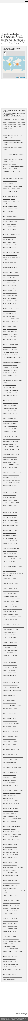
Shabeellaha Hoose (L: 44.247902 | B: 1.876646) (12, 818)
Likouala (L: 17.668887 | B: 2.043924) (10, 553)
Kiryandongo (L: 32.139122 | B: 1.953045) (10, 522)
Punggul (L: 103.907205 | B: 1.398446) (10, 754)
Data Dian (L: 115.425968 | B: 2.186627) (10, 370)
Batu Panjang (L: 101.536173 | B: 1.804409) (11, 280)
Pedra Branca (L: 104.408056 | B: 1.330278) (11, 728)
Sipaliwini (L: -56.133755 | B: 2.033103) (10, 857)
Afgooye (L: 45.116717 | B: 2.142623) (10, 206)
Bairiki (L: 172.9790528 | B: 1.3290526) (10, 255)
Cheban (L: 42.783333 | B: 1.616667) (10, 359)
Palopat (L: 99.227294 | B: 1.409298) (9, 718)
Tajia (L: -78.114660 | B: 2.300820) (9, 888)
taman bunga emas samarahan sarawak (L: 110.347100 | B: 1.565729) (14, 891)
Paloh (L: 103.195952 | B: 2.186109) (9, 713)
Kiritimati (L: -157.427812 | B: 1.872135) (10, 520)
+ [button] (4, 52)
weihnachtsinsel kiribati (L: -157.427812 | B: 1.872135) (13, 951)
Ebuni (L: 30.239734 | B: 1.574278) (9, 400)
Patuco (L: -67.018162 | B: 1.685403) (9, 726)
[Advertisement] (14, 18)
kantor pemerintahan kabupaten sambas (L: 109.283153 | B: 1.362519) (14, 488)
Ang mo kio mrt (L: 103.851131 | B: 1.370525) (11, 234)
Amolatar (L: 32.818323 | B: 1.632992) (10, 221)
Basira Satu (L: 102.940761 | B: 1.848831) (10, 272)
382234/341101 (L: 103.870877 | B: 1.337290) (11, 171)
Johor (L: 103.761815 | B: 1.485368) (9, 444)
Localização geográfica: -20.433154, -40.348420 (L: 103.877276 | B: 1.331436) (12, 567)
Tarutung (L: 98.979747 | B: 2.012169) (10, 918)
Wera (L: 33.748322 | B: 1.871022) (9, 959)
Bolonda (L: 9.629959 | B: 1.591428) (9, 313)
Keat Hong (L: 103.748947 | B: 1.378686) (10, 505)
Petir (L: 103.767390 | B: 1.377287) (9, 739)
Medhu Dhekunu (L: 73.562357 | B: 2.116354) (11, 624)
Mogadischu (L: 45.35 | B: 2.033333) (9, 632)
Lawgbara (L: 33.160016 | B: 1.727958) (10, 543)
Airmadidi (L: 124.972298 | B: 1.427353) (10, 208)
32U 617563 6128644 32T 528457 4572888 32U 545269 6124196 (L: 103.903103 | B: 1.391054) (13, 167)
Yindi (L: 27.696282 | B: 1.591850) (9, 974)
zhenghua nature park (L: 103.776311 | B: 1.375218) (12, 977)
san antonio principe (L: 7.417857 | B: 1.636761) (12, 793)
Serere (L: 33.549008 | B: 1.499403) (9, 813)
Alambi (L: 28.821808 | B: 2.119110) (9, 211)
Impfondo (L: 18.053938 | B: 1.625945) (10, 426)
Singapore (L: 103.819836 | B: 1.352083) (10, 836)
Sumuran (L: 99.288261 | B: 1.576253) (10, 880)
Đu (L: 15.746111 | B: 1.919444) (9, 979)
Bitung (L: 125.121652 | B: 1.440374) (9, 303)
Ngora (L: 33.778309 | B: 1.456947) (9, 670)
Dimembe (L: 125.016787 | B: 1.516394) (10, 375)
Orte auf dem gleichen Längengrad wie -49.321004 (12, 37)
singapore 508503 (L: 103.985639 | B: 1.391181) (12, 841)
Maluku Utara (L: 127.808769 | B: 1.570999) (11, 591)
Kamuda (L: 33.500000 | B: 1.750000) (10, 485)
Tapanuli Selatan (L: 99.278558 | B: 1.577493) (11, 903)
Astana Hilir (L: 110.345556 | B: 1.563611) (10, 244)
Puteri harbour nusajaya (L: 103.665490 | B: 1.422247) (13, 757)
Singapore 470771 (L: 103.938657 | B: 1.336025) (12, 839)
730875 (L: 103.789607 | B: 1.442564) (10, 191)
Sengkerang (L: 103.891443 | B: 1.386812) (11, 811)
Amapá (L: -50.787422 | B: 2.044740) (10, 216)
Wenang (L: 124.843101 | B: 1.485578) (10, 956)
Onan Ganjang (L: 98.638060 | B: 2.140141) (11, 687)
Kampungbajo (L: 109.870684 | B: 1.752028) (11, 475)
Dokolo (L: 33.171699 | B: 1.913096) (9, 387)
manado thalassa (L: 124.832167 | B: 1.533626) (11, 598)
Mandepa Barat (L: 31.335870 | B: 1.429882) (11, 601)
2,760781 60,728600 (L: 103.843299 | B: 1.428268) (12, 151)
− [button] (4, 55)
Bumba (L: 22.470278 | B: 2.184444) (9, 339)
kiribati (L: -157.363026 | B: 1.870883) (10, 517)
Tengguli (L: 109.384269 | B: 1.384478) (10, 923)
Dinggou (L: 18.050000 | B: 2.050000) (10, 377)
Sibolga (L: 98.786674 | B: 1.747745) (9, 823)
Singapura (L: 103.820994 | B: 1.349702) (10, 852)
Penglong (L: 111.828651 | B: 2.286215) (10, 736)
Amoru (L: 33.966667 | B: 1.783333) (9, 224)
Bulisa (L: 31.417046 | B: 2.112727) (9, 336)
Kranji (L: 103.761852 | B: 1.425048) (9, 533)
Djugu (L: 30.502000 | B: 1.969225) (9, 385)
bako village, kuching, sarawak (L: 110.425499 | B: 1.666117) (12, 258)
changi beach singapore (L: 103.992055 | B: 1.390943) (13, 357)
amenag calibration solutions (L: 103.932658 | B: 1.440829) (14, 219)
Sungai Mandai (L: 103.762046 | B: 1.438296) (11, 883)
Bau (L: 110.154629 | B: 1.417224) (9, 282)
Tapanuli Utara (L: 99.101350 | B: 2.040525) (11, 908)
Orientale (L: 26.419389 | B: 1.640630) (10, 695)
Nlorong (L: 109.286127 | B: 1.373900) (10, 675)
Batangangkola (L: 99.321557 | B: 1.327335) (11, 275)
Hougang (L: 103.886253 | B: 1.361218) (10, 421)
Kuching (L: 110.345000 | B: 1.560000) (10, 535)
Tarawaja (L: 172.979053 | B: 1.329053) (10, 913)
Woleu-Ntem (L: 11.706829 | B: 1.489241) (10, 964)
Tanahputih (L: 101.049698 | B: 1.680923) (10, 897)
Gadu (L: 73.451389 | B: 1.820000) (9, 405)
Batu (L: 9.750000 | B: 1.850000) (9, 277)
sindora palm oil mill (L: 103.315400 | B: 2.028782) (12, 834)
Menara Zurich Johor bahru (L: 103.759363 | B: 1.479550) (13, 627)
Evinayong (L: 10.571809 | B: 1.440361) (10, 403)
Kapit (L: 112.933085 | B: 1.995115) (9, 495)
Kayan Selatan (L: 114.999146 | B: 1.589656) (11, 502)
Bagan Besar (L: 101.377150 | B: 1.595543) (11, 252)
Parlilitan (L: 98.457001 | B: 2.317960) (10, 721)
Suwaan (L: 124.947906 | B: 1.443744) (10, 885)
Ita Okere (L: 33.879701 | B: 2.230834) (10, 433)
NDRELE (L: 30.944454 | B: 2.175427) (10, 665)
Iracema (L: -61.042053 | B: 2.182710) (10, 428)
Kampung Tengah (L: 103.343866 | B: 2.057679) (12, 472)
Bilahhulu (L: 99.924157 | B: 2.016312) (10, 295)
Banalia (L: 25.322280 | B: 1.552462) (9, 264)
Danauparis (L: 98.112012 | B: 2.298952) (10, 367)
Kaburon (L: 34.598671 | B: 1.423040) (10, 457)
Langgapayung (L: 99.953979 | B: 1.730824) (11, 540)
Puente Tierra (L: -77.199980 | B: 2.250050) (11, 749)
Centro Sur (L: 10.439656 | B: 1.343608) (10, 352)
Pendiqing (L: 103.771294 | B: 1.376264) (10, 731)
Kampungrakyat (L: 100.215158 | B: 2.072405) (11, 480)
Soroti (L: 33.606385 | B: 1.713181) (9, 870)
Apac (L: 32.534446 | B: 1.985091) (9, 239)
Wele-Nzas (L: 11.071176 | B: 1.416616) (10, 953)
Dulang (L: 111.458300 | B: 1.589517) (10, 392)
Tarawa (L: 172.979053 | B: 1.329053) (10, 910)
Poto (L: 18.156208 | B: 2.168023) (9, 746)
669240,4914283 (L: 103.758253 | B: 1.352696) (11, 188)
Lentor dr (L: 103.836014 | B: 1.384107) (10, 551)
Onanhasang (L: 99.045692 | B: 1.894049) (10, 692)
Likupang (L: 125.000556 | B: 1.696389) (10, 556)
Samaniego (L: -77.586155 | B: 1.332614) (10, 782)
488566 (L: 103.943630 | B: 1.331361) (10, 181)
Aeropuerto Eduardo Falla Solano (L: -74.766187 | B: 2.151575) (12, 202)
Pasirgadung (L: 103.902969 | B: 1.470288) (11, 723)
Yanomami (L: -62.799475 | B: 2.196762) (10, 971)
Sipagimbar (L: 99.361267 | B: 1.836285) (10, 854)
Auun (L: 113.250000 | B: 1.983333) (9, 247)
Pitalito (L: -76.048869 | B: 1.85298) (9, 744)
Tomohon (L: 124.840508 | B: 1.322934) (10, 928)
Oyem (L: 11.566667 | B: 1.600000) (9, 703)
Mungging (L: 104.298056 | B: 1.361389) (10, 655)
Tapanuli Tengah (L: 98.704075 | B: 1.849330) (11, 905)
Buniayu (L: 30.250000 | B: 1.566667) (10, 347)
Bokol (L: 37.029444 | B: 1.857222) (9, 311)
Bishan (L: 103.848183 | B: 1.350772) (10, 300)
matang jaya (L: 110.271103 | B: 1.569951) (10, 614)
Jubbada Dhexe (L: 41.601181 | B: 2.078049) (11, 449)
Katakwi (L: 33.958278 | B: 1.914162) (10, 497)
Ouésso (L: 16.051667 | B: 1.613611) (9, 698)
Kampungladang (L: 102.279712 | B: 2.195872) (11, 477)
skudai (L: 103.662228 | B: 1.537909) (10, 865)
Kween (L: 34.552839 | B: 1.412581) (9, 538)
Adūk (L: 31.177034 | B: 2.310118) (9, 199)
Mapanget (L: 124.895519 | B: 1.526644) (10, 606)
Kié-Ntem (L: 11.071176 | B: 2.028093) (10, 515)
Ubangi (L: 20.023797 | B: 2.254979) (9, 933)
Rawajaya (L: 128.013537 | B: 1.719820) (10, 764)
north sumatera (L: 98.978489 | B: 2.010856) (11, 682)
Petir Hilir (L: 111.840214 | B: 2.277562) (10, 741)
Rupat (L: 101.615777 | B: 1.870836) (9, 777)
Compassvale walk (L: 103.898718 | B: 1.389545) (12, 362)
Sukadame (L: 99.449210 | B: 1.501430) (10, 875)
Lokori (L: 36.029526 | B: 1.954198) (9, 571)
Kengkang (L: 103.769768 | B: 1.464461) (10, 512)
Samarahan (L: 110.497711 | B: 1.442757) (10, 785)
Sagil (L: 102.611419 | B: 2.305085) (9, 780)
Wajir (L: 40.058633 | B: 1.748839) (9, 946)
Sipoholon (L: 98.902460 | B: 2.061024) (10, 862)
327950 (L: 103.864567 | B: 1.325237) (10, 164)
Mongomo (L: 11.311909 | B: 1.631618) (10, 642)
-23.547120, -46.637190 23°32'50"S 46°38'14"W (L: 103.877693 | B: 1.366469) (12, 131)
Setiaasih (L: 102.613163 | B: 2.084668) (10, 816)
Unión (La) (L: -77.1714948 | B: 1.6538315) (11, 939)
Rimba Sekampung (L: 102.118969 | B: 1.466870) (12, 767)
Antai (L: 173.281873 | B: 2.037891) (9, 237)
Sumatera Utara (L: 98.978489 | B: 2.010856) (11, 877)
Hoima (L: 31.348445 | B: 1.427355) (9, 418)
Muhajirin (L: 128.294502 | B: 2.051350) (10, 650)
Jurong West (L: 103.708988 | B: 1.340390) (11, 451)
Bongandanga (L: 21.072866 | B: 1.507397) (11, 321)
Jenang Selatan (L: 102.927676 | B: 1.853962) (11, 439)
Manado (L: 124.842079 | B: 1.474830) (10, 596)
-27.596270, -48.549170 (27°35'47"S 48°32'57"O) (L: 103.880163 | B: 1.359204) (12, 136)
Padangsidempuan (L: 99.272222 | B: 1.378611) (12, 705)
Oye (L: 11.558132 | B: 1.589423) (9, 700)
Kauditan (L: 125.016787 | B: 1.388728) (10, 500)
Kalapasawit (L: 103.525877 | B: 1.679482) (11, 464)
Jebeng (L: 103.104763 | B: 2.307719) (10, 436)
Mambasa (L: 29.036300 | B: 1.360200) (10, 593)
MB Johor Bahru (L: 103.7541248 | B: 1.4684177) (12, 616)
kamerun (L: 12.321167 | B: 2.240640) (10, 469)
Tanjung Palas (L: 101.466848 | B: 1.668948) (11, 900)
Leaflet (17, 77)
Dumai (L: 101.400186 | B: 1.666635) (10, 395)
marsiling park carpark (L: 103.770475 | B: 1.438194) (12, 609)
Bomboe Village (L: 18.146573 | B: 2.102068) (11, 318)
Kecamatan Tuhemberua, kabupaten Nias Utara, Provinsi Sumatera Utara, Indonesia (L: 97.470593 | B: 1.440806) (13, 508)
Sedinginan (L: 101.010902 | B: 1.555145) (10, 800)
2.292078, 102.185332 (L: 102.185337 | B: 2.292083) (12, 154)
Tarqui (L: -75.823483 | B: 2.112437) (9, 915)
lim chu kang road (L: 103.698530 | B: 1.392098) (12, 558)
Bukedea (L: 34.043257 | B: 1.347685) (10, 329)
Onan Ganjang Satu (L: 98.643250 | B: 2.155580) (12, 690)
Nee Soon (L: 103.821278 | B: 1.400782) (10, 667)
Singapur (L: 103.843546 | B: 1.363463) (10, 847)
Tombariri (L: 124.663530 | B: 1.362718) (10, 926)
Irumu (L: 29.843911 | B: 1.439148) (9, 431)
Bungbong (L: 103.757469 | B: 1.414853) (10, 344)
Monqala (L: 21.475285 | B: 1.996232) (10, 645)
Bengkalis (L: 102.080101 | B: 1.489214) (10, 290)
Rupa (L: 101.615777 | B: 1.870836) (9, 775)
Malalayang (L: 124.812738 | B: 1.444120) (10, 583)
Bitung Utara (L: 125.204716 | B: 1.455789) (11, 308)
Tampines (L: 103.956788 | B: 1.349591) (10, 895)
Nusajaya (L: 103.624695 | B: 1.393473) (10, 685)
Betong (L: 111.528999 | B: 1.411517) (10, 293)
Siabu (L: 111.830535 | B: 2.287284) (9, 821)
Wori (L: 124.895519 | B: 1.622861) (9, 966)
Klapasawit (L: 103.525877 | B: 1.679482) (10, 525)
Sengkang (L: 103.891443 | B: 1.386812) (10, 808)
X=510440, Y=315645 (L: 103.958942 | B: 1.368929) (12, 969)
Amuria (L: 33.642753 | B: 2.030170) (9, 229)
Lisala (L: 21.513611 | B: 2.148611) (9, 561)
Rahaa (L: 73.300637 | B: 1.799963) (9, 762)
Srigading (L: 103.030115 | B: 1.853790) (10, 872)
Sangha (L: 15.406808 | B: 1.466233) (10, 795)
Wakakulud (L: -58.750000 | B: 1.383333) (10, 948)
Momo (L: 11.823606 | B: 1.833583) (9, 637)
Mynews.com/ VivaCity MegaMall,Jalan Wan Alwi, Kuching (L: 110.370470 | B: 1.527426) (13, 659)
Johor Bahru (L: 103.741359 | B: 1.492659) (11, 446)
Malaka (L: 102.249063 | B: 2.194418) (10, 580)
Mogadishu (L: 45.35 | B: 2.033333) (9, 634)
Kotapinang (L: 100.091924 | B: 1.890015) (10, 530)
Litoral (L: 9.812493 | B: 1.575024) (9, 563)
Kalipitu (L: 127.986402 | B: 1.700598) (10, 467)
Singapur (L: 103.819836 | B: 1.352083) (10, 844)
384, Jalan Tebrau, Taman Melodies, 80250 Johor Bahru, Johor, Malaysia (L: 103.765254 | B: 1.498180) (13, 174)
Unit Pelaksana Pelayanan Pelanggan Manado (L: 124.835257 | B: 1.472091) (12, 942)
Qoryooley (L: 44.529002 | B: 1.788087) (10, 759)
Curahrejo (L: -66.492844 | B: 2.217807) (10, 365)
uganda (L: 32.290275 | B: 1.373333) (9, 936)
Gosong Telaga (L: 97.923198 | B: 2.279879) (11, 408)
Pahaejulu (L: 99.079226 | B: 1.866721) (10, 708)
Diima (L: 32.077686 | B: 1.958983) (9, 372)
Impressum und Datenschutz (21, 1013)
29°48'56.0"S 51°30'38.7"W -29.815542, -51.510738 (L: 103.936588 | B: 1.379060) (13, 160)
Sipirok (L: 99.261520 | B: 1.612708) (9, 859)
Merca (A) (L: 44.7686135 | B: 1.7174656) (10, 629)
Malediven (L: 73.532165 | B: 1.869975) (10, 588)
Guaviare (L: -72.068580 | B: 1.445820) (10, 410)
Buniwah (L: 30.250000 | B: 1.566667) (10, 349)
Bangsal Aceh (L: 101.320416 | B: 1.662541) (11, 267)
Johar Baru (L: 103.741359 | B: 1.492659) (10, 441)
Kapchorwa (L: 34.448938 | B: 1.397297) (10, 492)
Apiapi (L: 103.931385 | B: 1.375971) (9, 242)
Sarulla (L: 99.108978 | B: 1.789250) (9, 798)
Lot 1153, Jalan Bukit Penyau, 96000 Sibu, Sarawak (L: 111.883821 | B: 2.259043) (13, 574)
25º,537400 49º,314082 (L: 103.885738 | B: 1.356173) (13, 157)
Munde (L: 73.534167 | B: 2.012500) (9, 652)
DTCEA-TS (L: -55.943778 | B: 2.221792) (10, 390)
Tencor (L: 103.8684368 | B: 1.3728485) (10, 921)
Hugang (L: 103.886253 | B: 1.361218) (10, 423)
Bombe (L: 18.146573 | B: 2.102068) (9, 316)
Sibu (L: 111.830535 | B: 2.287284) (9, 829)
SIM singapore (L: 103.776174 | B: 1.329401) (11, 831)
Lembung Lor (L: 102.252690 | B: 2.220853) (11, 548)
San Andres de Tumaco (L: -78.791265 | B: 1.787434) (12, 790)
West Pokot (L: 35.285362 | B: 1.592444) (10, 961)
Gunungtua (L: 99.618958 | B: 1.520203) (10, 413)
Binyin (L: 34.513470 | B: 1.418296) (9, 298)
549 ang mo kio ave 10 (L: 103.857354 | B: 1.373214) (12, 186)
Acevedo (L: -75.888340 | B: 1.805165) (10, 196)
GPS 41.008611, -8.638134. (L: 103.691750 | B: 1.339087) (13, 119)
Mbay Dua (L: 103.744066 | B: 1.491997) (10, 619)
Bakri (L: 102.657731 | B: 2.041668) (9, 262)
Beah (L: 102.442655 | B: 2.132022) (9, 285)
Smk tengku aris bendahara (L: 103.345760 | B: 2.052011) (13, 867)
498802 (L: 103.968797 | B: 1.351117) (10, 183)
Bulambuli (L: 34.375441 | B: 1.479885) (10, 334)
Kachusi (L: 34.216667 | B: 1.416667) (10, 459)
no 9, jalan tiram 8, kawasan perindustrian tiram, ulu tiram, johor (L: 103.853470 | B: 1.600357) (13, 679)
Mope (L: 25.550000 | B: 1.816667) (9, 647)
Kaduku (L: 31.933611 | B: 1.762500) (9, 462)
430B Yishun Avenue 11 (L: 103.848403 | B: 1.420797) (13, 178)
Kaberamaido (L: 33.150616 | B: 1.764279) (11, 454)
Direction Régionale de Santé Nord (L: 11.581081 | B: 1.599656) (12, 381)
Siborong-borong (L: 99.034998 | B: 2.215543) (11, 826)
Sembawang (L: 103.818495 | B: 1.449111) (11, 803)
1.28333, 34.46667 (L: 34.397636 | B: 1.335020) (12, 140)
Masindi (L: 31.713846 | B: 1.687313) (10, 611)
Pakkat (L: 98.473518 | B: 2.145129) (9, 710)
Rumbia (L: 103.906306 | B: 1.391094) (10, 772)
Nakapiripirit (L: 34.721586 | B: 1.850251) (10, 662)
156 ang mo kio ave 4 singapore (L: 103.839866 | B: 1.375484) (12, 148)
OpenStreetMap (22, 77)
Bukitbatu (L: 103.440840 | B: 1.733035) (10, 331)
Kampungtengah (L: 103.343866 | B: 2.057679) (11, 482)
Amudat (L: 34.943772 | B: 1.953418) (9, 226)
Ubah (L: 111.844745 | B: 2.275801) (9, 931)
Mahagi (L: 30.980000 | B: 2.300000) (9, 578)
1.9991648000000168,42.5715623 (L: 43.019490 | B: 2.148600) (13, 143)
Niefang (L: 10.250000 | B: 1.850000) (10, 672)
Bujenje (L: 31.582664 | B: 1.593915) (9, 326)
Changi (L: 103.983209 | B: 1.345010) (10, 354)
